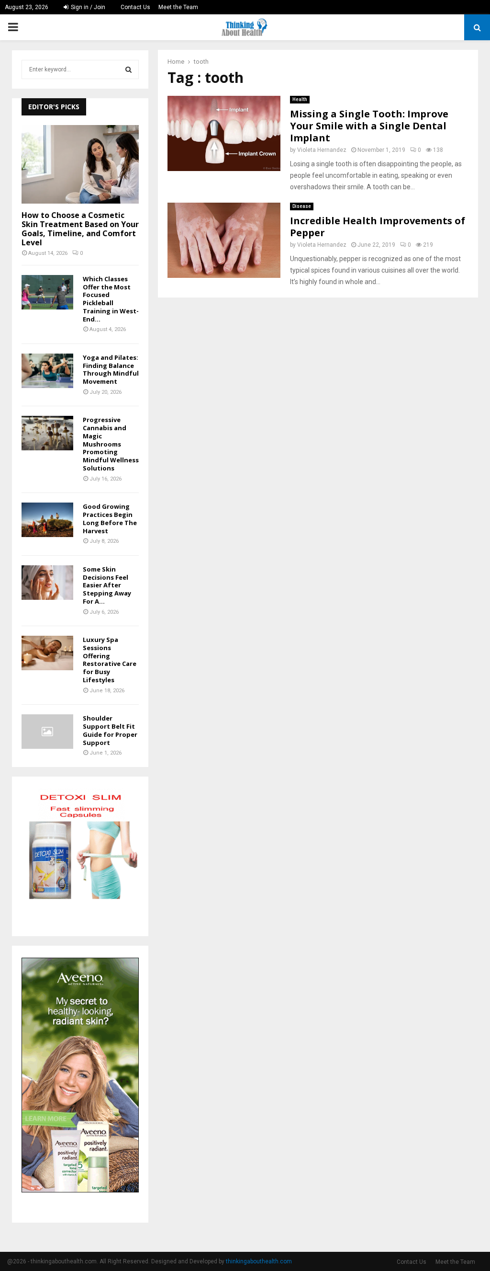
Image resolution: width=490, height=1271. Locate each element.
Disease (301, 206)
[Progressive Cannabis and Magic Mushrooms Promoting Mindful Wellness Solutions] (47, 433)
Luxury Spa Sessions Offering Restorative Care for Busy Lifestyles (109, 659)
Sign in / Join (87, 7)
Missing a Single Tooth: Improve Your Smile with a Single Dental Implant (369, 125)
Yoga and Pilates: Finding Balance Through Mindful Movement (111, 369)
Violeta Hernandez (321, 150)
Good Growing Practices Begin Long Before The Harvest (110, 518)
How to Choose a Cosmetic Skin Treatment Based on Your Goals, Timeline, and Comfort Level (80, 229)
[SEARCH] (128, 69)
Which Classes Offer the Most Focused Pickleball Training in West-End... (111, 299)
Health (299, 99)
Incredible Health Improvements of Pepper (377, 226)
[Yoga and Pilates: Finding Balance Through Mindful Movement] (47, 371)
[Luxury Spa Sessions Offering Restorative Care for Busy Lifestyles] (47, 653)
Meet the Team (178, 7)
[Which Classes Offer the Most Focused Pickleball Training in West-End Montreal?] (47, 292)
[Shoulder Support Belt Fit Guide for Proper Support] (47, 731)
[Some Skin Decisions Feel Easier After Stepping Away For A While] (47, 582)
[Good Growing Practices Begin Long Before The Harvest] (47, 520)
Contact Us (135, 7)
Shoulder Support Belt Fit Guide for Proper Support (110, 730)
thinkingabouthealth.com (259, 1261)
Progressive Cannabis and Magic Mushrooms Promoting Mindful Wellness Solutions (111, 443)
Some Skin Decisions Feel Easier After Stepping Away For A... (107, 585)
